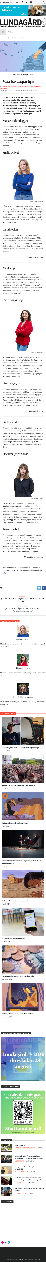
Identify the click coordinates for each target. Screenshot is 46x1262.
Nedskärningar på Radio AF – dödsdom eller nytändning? (20, 748)
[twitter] (39, 588)
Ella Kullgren (20, 1172)
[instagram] (31, 2)
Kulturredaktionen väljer (29, 90)
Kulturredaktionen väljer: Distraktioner (15, 823)
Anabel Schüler (21, 1193)
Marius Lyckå (20, 1161)
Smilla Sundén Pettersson (25, 1148)
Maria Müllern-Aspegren (23, 697)
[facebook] (44, 588)
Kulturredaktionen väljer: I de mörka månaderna (18, 1014)
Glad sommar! (20, 1145)
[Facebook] (22, 2)
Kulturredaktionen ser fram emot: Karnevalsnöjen (18, 785)
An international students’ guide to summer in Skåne (29, 1189)
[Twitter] (26, 2)
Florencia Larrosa (23, 86)
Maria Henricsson (8, 86)
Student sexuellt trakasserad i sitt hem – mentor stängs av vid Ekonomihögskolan (29, 1178)
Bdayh (21, 1259)
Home (4, 38)
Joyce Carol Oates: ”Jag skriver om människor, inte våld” (23, 598)
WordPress (36, 1259)
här (4, 573)
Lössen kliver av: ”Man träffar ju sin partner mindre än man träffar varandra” (29, 1157)
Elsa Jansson (20, 1183)
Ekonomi (10, 38)
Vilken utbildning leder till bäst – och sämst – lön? (18, 976)
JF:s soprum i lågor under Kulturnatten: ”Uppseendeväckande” (23, 608)
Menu (10, 32)
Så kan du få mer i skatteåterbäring (13, 938)
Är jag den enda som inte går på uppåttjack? (26, 1168)
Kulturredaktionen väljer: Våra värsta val (15, 901)
